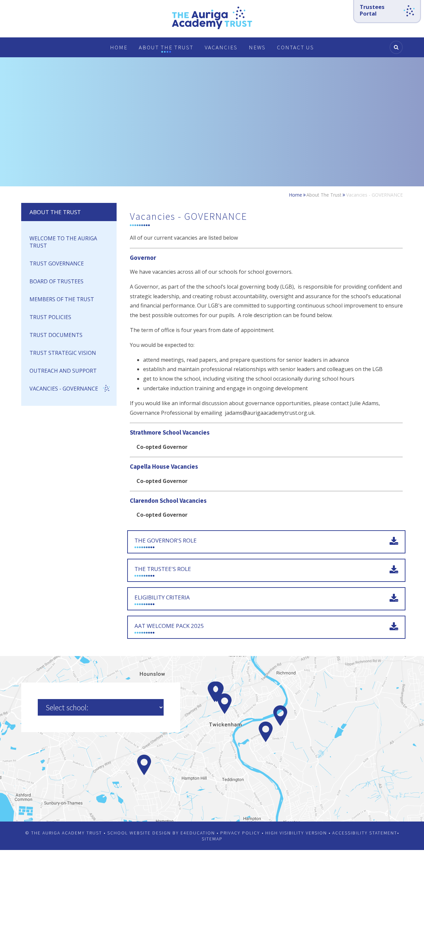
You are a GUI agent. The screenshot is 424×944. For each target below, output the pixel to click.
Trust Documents (56, 335)
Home (295, 195)
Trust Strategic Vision (63, 352)
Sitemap (212, 839)
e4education (198, 833)
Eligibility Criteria (162, 597)
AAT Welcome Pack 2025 (169, 626)
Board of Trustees (56, 281)
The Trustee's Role (162, 569)
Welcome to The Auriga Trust (63, 242)
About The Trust (324, 195)
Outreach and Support (63, 370)
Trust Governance (57, 263)
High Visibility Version (296, 833)
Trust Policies (50, 317)
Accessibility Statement (364, 833)
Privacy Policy (240, 833)
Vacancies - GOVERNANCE (374, 195)
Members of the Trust (61, 299)
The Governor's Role (165, 540)
